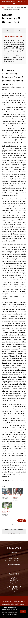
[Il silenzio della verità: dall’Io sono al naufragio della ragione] (7, 505)
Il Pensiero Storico (8, 601)
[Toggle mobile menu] (25, 7)
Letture (22, 525)
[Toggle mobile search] (22, 7)
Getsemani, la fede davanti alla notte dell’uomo (17, 496)
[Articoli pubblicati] (20, 30)
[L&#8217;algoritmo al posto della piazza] (7, 491)
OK (23, 611)
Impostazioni (5, 616)
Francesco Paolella (14, 36)
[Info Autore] (8, 30)
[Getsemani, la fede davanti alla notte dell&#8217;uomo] (18, 491)
